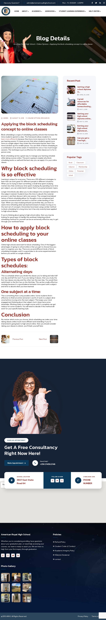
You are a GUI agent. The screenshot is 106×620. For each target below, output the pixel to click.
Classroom (80, 163)
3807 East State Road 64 (25, 481)
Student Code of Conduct (65, 546)
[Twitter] (96, 3)
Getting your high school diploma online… (84, 116)
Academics (36, 11)
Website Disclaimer (62, 555)
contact (58, 559)
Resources (45, 118)
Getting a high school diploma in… (84, 89)
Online (71, 171)
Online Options (34, 118)
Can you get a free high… (83, 139)
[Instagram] (104, 3)
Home (16, 11)
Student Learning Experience (71, 11)
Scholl (71, 175)
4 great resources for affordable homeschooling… (84, 103)
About (24, 11)
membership (83, 167)
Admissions (50, 11)
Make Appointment (15, 463)
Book (70, 163)
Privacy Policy (83, 616)
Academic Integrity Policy (64, 551)
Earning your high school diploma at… (82, 128)
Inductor (72, 167)
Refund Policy (60, 542)
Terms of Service (98, 616)
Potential (80, 171)
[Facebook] (92, 3)
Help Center (94, 11)
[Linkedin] (100, 3)
